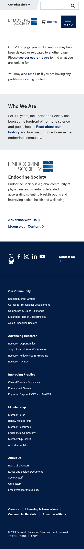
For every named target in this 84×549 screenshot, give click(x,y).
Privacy (34, 535)
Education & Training (20, 388)
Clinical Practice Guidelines (24, 382)
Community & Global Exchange (26, 310)
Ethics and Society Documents (25, 471)
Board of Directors (18, 465)
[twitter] (11, 256)
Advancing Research (22, 335)
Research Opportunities (21, 343)
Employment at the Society (23, 489)
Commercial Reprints (22, 514)
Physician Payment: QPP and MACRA (29, 394)
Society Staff (15, 477)
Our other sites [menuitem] (18, 4)
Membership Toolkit (19, 439)
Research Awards (18, 361)
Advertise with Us (18, 445)
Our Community (19, 291)
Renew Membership (19, 420)
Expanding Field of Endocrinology (27, 316)
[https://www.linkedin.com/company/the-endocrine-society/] (34, 256)
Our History (14, 483)
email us (34, 73)
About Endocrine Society (22, 322)
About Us (14, 457)
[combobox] (53, 6)
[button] (73, 6)
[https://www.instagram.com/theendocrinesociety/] (27, 256)
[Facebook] (19, 256)
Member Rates (16, 414)
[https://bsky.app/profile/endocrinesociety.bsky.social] (11, 261)
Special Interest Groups (21, 298)
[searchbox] (54, 6)
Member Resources (19, 426)
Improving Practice (21, 374)
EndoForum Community (21, 432)
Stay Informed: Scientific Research (28, 349)
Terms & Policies (17, 535)
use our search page (33, 57)
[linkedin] (42, 256)
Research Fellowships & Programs (28, 355)
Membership (17, 407)
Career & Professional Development (29, 304)
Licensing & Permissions (41, 509)
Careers (13, 509)
